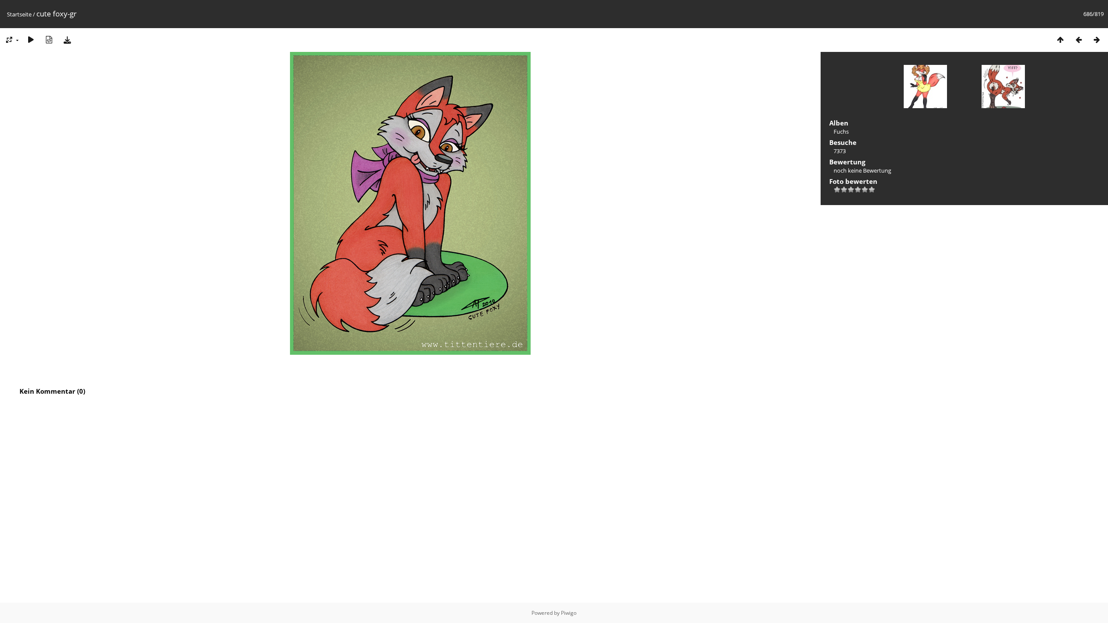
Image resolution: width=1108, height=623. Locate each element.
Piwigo (569, 613)
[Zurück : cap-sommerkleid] (1078, 40)
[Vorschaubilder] (1060, 40)
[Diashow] (31, 40)
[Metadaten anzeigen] (49, 40)
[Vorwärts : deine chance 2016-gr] (1097, 40)
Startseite (19, 14)
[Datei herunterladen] (67, 40)
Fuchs (841, 131)
